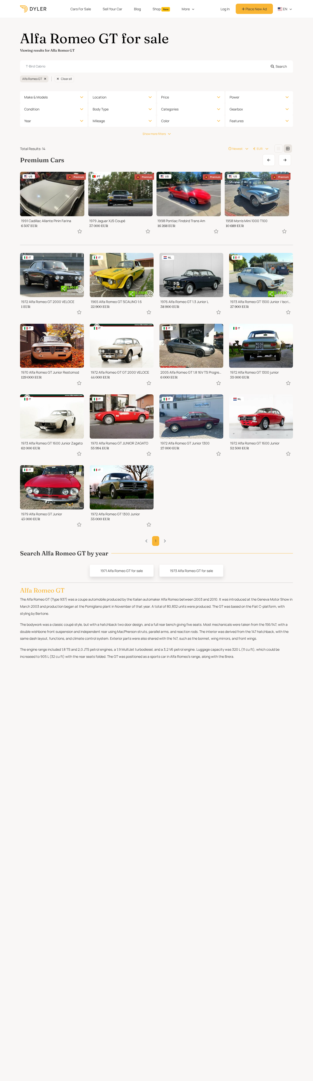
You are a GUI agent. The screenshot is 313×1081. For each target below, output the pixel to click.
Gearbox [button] (236, 109)
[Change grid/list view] (278, 148)
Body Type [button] (101, 109)
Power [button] (234, 97)
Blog (137, 9)
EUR (260, 149)
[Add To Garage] (79, 231)
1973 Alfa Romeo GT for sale (191, 570)
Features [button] (237, 121)
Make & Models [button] (36, 97)
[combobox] (156, 66)
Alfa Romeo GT (32, 79)
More (186, 9)
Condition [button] (31, 109)
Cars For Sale (80, 9)
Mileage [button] (99, 121)
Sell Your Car (112, 9)
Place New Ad (256, 9)
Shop (160, 9)
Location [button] (99, 97)
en (284, 9)
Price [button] (165, 97)
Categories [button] (170, 109)
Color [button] (165, 121)
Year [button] (27, 121)
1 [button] (155, 541)
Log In (225, 9)
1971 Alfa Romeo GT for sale (122, 570)
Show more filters (154, 134)
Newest (237, 149)
